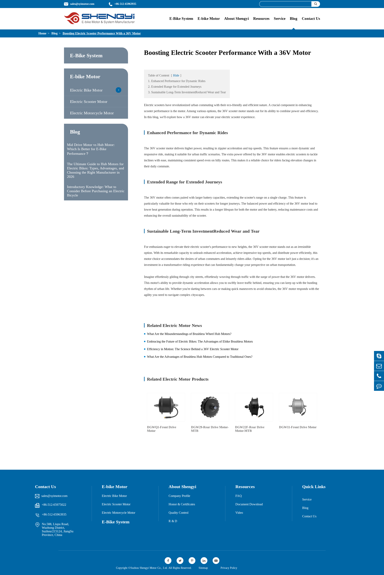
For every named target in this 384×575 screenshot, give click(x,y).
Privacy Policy (229, 567)
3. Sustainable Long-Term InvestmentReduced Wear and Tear (187, 92)
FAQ (238, 496)
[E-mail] (379, 366)
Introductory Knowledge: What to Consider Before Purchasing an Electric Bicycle (95, 191)
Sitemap (203, 567)
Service (279, 18)
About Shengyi (236, 18)
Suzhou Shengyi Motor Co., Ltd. (149, 567)
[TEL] (379, 376)
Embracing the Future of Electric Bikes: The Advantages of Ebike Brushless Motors (200, 341)
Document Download (249, 504)
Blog (293, 18)
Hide (176, 75)
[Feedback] (379, 386)
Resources (261, 18)
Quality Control (178, 512)
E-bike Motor (209, 18)
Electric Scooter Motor (88, 101)
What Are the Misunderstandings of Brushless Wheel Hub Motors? (189, 334)
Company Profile (179, 496)
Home (42, 33)
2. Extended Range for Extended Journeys (174, 86)
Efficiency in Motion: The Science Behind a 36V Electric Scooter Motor (192, 349)
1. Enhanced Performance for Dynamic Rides (176, 81)
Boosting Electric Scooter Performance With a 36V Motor (102, 33)
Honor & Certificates (182, 504)
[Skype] (379, 356)
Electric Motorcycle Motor (92, 113)
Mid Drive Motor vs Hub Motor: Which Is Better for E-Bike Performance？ (91, 149)
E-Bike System (181, 18)
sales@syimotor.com (54, 496)
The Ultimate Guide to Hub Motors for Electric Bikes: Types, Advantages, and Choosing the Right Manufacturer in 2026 (95, 170)
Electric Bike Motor (86, 90)
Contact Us (311, 18)
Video (239, 512)
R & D (173, 521)
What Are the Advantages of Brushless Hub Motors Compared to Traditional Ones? (199, 356)
